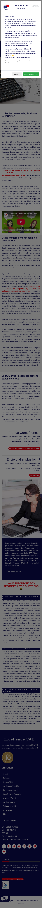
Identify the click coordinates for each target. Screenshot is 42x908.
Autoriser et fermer (31, 74)
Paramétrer (17, 74)
